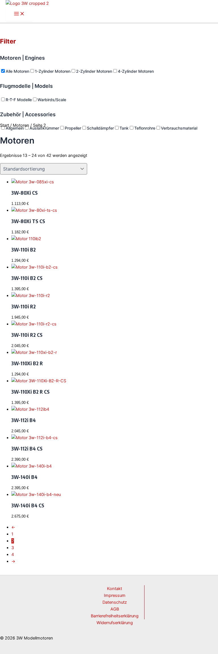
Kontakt (114, 588)
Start (4, 125)
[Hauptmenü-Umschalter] (19, 14)
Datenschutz (114, 602)
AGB (114, 609)
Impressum (114, 595)
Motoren (21, 125)
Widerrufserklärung (115, 622)
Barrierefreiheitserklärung (115, 615)
